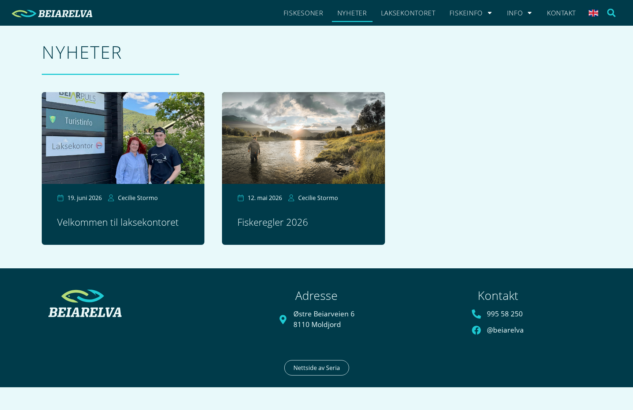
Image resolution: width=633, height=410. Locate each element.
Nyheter (352, 12)
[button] (612, 13)
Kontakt (561, 12)
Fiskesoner (303, 12)
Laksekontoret (408, 12)
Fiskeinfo (466, 12)
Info (515, 12)
